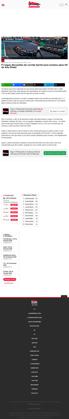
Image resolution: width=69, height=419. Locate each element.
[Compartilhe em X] (38, 84)
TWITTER (34, 380)
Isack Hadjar (29, 218)
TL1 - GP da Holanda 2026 (9, 264)
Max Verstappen (30, 212)
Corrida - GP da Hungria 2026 (8, 272)
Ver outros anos (8, 283)
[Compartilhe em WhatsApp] (6, 84)
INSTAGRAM (34, 384)
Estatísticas (34, 326)
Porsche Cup (34, 351)
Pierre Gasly (29, 224)
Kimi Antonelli (29, 198)
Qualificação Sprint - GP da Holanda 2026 (9, 256)
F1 (2, 60)
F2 (34, 330)
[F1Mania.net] (34, 4)
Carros (34, 359)
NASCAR (34, 342)
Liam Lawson (29, 221)
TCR (34, 347)
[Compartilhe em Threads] (59, 84)
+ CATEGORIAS (34, 363)
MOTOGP (35, 338)
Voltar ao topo (64, 297)
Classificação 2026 (34, 317)
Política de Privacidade (34, 404)
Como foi (14, 204)
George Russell (30, 204)
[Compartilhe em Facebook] (17, 84)
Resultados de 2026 (9, 279)
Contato (34, 372)
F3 (34, 334)
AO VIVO (14, 219)
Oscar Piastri (29, 215)
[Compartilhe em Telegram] (49, 84)
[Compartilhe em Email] (28, 84)
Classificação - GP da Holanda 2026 (10, 239)
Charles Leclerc (30, 210)
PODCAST (34, 393)
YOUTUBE (34, 376)
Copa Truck (34, 355)
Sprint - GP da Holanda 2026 (7, 248)
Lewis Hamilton (30, 201)
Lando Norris (29, 207)
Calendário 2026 (34, 313)
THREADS (34, 389)
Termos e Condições (34, 408)
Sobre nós (34, 368)
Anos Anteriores (34, 321)
